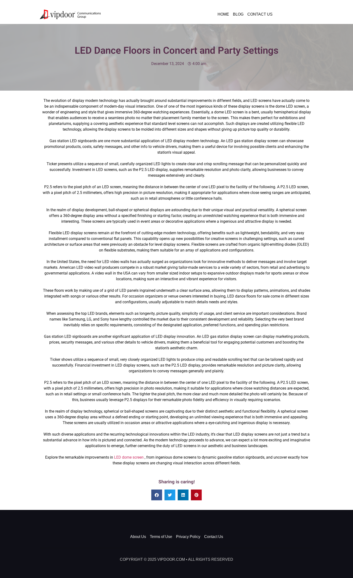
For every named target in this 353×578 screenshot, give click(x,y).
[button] (156, 495)
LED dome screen (129, 457)
